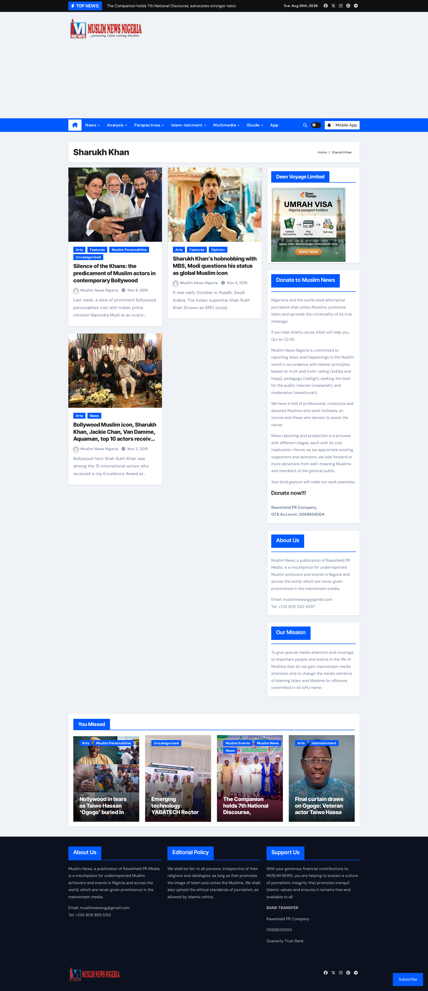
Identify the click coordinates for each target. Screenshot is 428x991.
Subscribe (408, 979)
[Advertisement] (214, 81)
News (91, 125)
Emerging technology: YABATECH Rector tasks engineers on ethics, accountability (175, 815)
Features (97, 249)
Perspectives (147, 125)
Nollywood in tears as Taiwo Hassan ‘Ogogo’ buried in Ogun (103, 809)
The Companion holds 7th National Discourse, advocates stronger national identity (248, 812)
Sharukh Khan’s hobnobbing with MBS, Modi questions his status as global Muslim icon (215, 265)
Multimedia (225, 125)
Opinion (218, 249)
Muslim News (268, 743)
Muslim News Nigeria (99, 290)
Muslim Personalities (129, 249)
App (274, 125)
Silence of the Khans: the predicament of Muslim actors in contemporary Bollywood (114, 273)
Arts (79, 249)
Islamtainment (324, 743)
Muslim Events (238, 743)
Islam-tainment (187, 125)
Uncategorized (88, 257)
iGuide (254, 125)
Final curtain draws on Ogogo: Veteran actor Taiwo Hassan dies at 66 (320, 809)
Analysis (116, 125)
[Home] (74, 125)
